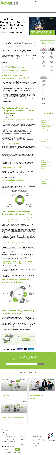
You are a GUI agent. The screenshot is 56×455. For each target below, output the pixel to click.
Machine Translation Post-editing (47, 156)
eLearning (43, 132)
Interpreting (43, 141)
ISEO (42, 143)
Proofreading (43, 166)
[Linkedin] (52, 436)
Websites (43, 181)
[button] (36, 1)
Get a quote (26, 339)
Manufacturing (44, 158)
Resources (23, 441)
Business (43, 122)
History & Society (44, 139)
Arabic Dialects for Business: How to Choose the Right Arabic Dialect (43, 60)
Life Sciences (43, 151)
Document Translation (45, 126)
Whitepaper (43, 183)
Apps (42, 118)
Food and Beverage (45, 134)
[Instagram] (49, 438)
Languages (23, 439)
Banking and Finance (45, 120)
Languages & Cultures (45, 147)
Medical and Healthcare (45, 162)
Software (43, 170)
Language (43, 145)
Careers (22, 444)
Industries (23, 436)
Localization (43, 153)
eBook (42, 128)
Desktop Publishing (45, 124)
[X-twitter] (52, 434)
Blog (21, 442)
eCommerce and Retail (45, 130)
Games (42, 137)
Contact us (11, 329)
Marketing (43, 160)
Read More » (5, 398)
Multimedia (43, 164)
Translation (43, 177)
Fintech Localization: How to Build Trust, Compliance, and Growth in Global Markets (51, 62)
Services (22, 437)
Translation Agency (45, 179)
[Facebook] (49, 434)
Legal (42, 149)
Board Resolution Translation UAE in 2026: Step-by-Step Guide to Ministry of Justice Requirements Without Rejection (43, 94)
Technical (43, 172)
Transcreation (44, 174)
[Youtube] (49, 436)
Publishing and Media (45, 168)
